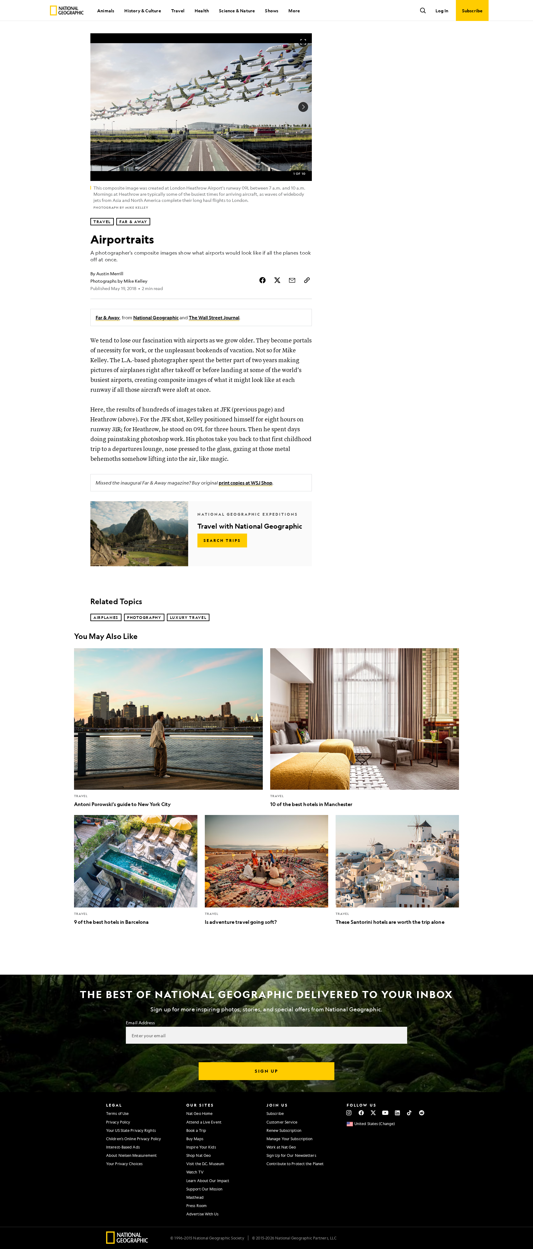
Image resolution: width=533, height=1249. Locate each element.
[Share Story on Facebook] (262, 280)
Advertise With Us (202, 1213)
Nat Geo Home (199, 1113)
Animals (105, 10)
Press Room (196, 1205)
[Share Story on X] (277, 280)
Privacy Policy (118, 1122)
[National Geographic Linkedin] (397, 1113)
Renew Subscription (283, 1130)
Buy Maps (194, 1138)
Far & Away (108, 318)
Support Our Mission (204, 1188)
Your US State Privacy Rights (131, 1130)
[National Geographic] (67, 10)
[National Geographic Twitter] (373, 1113)
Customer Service (282, 1122)
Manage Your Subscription (289, 1138)
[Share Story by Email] (292, 280)
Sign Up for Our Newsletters (291, 1155)
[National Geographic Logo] (127, 1242)
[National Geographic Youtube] (385, 1113)
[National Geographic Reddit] (421, 1113)
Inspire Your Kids (201, 1147)
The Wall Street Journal (214, 318)
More (294, 10)
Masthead (195, 1197)
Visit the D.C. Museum (205, 1163)
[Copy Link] (307, 280)
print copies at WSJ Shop (245, 483)
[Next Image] (303, 107)
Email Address (140, 1022)
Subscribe (275, 1113)
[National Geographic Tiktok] (409, 1113)
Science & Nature (237, 10)
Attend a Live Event (203, 1122)
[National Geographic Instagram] (349, 1113)
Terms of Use (117, 1113)
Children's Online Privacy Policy (133, 1138)
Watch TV (195, 1171)
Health (202, 10)
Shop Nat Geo (198, 1155)
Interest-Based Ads (123, 1147)
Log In (442, 10)
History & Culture (142, 10)
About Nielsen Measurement (131, 1155)
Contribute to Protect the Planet (295, 1163)
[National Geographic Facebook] (361, 1113)
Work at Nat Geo (281, 1147)
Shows (271, 10)
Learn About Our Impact (207, 1180)
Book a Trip (196, 1130)
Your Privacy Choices (124, 1163)
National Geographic (156, 318)
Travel (177, 10)
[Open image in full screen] (303, 42)
